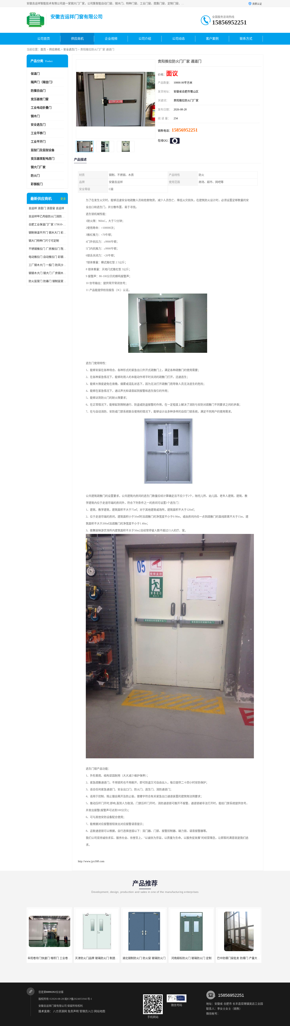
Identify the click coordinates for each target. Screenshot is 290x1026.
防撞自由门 (38, 90)
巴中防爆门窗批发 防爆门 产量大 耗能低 (194, 958)
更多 (63, 198)
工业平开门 (38, 141)
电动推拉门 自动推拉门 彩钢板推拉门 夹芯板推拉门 (47, 256)
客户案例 (212, 38)
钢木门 (35, 116)
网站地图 (99, 1011)
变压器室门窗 (40, 99)
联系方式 (246, 38)
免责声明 (73, 1011)
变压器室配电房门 (42, 158)
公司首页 (43, 38)
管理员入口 (86, 1011)
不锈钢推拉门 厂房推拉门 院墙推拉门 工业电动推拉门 (47, 248)
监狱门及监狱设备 (42, 150)
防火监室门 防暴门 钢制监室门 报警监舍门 (47, 281)
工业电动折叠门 (41, 107)
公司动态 (178, 38)
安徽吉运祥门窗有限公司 (52, 1005)
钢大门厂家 (38, 167)
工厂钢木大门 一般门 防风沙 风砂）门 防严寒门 (47, 265)
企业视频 (111, 38)
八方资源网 (60, 1011)
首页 (43, 49)
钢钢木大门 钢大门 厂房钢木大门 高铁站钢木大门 (47, 273)
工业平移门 (38, 133)
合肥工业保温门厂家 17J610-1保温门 (47, 224)
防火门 (35, 175)
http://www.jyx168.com (91, 861)
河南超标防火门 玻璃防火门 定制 (144, 958)
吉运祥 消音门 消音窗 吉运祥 (46, 208)
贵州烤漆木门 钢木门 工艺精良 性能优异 (241, 958)
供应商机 (77, 38)
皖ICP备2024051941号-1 (78, 998)
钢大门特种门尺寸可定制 (44, 240)
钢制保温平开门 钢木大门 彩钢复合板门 (47, 232)
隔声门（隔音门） (42, 82)
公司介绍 (144, 38)
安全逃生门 (70, 49)
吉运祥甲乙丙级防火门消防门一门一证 (47, 216)
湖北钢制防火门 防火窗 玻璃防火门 (96, 958)
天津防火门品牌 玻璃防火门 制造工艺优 (52, 958)
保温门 (35, 73)
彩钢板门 (37, 184)
